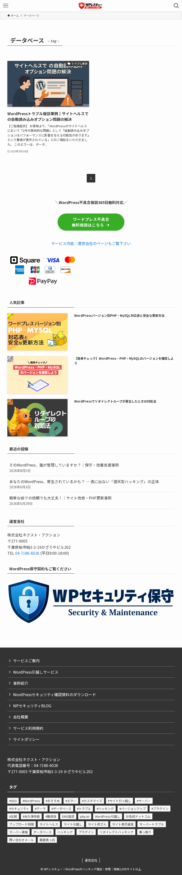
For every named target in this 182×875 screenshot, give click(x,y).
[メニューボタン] (5, 5)
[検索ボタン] (176, 5)
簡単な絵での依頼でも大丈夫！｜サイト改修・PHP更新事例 (60, 500)
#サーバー (144, 800)
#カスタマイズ (92, 800)
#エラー (70, 800)
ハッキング (65, 832)
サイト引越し (73, 824)
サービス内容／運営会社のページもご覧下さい (91, 243)
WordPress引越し (107, 816)
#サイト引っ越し (119, 800)
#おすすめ (53, 800)
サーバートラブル (151, 824)
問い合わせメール (21, 840)
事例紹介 (20, 683)
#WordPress (31, 800)
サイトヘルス (49, 824)
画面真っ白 (47, 840)
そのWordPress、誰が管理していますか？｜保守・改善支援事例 (64, 467)
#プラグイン (159, 808)
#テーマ (40, 808)
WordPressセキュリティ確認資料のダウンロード (54, 694)
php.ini (84, 816)
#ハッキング (105, 808)
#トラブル (84, 808)
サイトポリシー (26, 739)
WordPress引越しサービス (35, 672)
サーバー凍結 (18, 832)
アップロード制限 (21, 824)
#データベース (61, 808)
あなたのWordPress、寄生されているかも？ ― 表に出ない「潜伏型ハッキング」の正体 (84, 484)
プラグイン (86, 832)
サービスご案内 (26, 660)
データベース (42, 832)
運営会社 (91, 860)
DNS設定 (68, 816)
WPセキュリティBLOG (32, 705)
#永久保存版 (31, 816)
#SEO (13, 800)
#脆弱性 (51, 816)
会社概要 (20, 717)
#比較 (13, 816)
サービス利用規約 (28, 728)
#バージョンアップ (132, 808)
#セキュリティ (19, 808)
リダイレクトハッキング (116, 832)
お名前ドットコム (138, 816)
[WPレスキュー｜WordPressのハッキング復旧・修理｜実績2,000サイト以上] (91, 5)
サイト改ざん (97, 824)
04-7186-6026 (27, 553)
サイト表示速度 (123, 824)
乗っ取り (145, 832)
